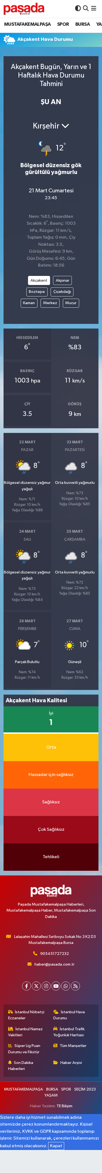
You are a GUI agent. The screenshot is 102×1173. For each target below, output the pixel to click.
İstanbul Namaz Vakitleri (25, 1032)
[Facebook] (26, 986)
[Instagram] (46, 986)
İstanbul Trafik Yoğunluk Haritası (69, 1032)
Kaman (29, 303)
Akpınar (62, 280)
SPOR (63, 24)
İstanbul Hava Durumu (69, 1015)
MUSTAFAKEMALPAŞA (27, 24)
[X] (36, 986)
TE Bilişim (64, 1106)
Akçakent (38, 280)
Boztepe (37, 292)
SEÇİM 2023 (85, 1089)
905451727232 (54, 954)
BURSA (82, 24)
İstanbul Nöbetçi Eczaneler (26, 1015)
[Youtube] (55, 986)
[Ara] (86, 8)
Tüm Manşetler (73, 1046)
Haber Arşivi (71, 1063)
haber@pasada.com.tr (55, 964)
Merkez (50, 303)
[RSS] (75, 986)
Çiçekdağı (62, 292)
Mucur (70, 303)
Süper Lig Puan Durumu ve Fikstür (24, 1049)
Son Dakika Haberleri (20, 1066)
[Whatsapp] (65, 986)
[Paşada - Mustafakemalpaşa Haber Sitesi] (24, 8)
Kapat (56, 1146)
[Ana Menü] (93, 8)
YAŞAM (51, 1095)
